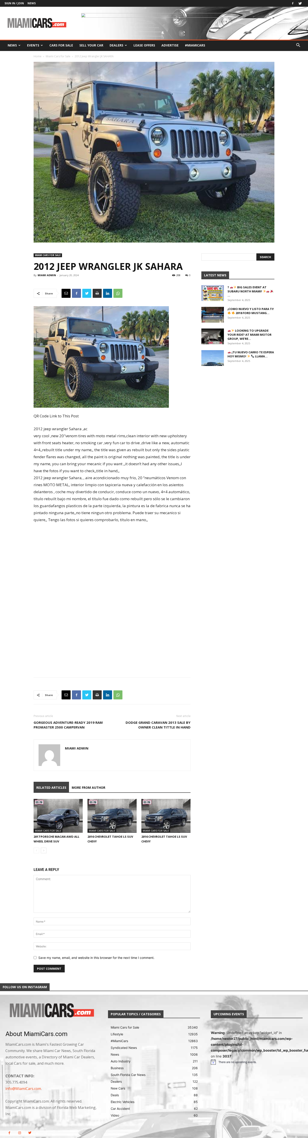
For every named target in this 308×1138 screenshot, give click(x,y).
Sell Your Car (91, 45)
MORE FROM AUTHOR (88, 787)
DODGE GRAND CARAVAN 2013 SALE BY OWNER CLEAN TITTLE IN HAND (158, 724)
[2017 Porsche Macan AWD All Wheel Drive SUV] (58, 816)
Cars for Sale (61, 45)
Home (37, 56)
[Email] (66, 293)
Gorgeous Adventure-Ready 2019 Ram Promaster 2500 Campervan (68, 724)
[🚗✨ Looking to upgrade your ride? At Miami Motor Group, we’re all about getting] (212, 336)
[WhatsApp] (117, 293)
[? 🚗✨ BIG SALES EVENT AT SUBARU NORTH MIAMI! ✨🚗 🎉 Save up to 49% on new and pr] (212, 293)
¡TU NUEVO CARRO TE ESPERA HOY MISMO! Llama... (251, 354)
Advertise (170, 45)
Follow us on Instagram (25, 987)
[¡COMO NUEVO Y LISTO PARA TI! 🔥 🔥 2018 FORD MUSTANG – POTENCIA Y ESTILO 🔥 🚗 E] (212, 315)
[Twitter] (300, 3)
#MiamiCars (195, 45)
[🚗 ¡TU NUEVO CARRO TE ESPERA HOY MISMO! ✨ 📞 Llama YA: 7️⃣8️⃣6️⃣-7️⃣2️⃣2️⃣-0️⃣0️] (212, 358)
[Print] (97, 293)
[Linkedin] (107, 293)
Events (33, 45)
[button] (298, 46)
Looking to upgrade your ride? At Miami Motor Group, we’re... (249, 334)
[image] (51, 1010)
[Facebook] (292, 3)
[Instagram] (19, 1133)
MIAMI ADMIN (47, 275)
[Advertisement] (112, 563)
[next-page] (43, 850)
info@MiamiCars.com (23, 1088)
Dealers (116, 45)
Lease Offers (144, 45)
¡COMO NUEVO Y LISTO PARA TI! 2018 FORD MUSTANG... (251, 311)
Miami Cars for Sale (58, 56)
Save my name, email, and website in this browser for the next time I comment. (96, 958)
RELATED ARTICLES (51, 787)
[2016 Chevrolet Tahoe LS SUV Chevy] (112, 816)
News (32, 3)
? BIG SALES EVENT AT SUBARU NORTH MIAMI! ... (247, 291)
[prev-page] (36, 850)
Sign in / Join (14, 3)
